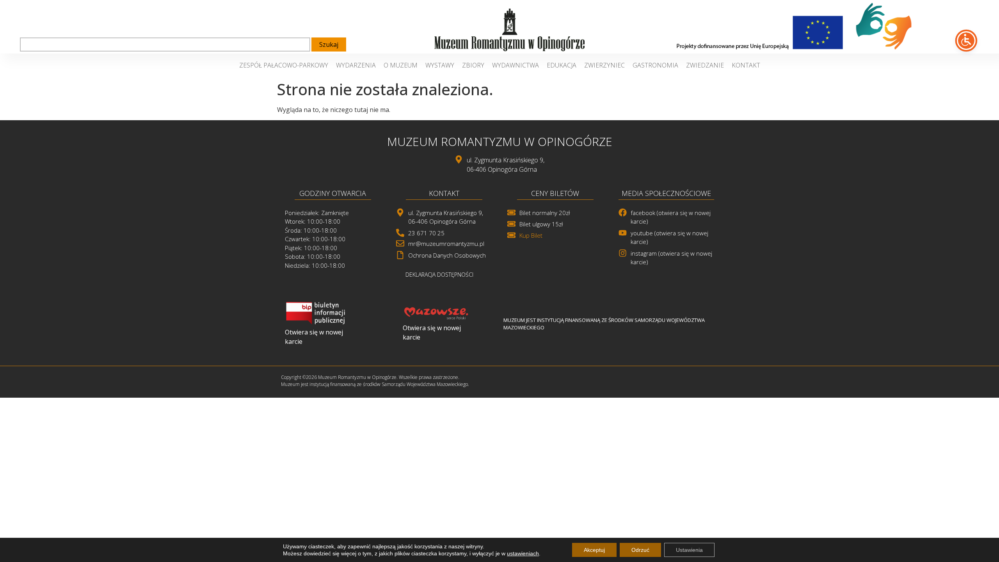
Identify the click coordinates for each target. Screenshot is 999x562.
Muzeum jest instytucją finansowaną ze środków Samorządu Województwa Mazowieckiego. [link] (375, 384)
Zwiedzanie (705, 65)
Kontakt (746, 65)
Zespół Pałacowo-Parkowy (283, 65)
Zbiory (473, 65)
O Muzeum (401, 65)
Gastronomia (655, 65)
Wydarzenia (356, 65)
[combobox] (165, 44)
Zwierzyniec (604, 65)
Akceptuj (594, 550)
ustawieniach (523, 553)
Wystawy (439, 65)
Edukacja (561, 65)
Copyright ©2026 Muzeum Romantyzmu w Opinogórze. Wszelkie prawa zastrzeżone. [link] (370, 377)
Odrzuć (640, 550)
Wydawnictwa (515, 65)
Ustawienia (689, 550)
